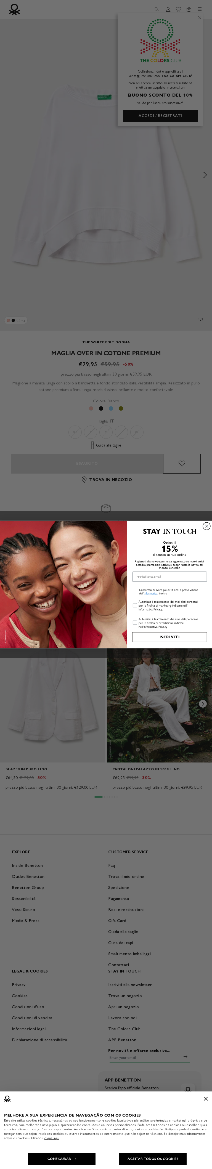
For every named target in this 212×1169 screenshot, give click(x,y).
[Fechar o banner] (206, 1099)
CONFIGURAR (59, 1159)
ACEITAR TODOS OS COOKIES (153, 1159)
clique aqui (52, 1138)
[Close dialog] (206, 526)
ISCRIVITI (170, 637)
